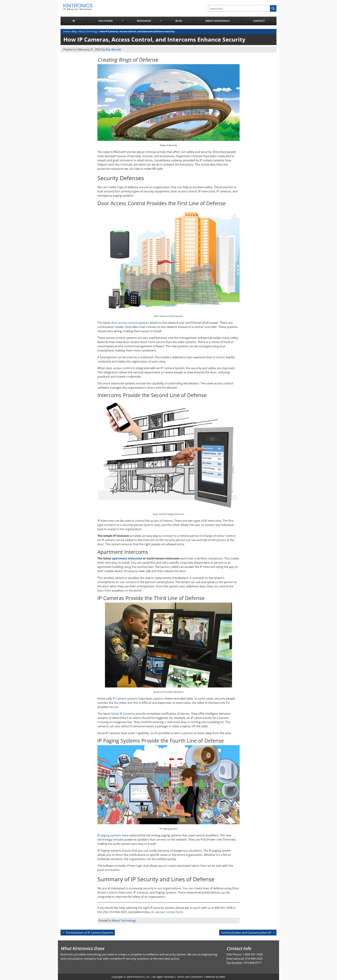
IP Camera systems (125, 698)
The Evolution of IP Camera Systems (89, 933)
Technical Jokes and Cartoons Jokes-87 (246, 933)
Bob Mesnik (113, 49)
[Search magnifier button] (273, 8)
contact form (174, 912)
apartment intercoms (127, 558)
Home (66, 31)
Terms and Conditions (190, 976)
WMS (222, 976)
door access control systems (130, 323)
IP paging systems (109, 835)
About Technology (88, 31)
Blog (74, 31)
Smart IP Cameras (123, 714)
